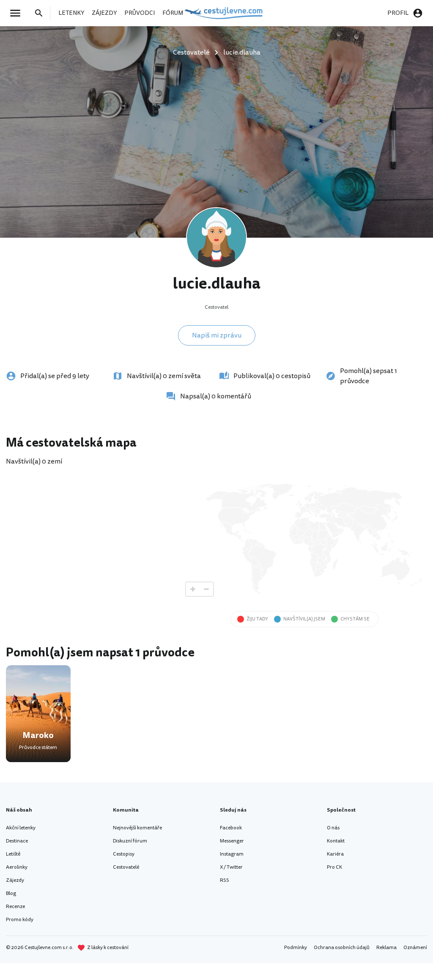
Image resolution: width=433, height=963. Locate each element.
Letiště (13, 854)
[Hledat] (41, 13)
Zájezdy (15, 880)
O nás (333, 827)
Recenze (15, 906)
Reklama (386, 947)
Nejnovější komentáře (137, 827)
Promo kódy (19, 919)
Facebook (231, 827)
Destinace (17, 841)
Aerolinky (16, 867)
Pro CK (334, 867)
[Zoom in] (193, 589)
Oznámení (415, 947)
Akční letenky (21, 827)
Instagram (232, 854)
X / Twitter (231, 867)
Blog (11, 893)
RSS (224, 880)
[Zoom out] (206, 589)
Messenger (232, 841)
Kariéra (335, 854)
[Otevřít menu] (17, 13)
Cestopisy (123, 854)
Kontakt (336, 841)
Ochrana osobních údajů (342, 947)
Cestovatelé (126, 867)
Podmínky (295, 947)
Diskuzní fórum (130, 841)
